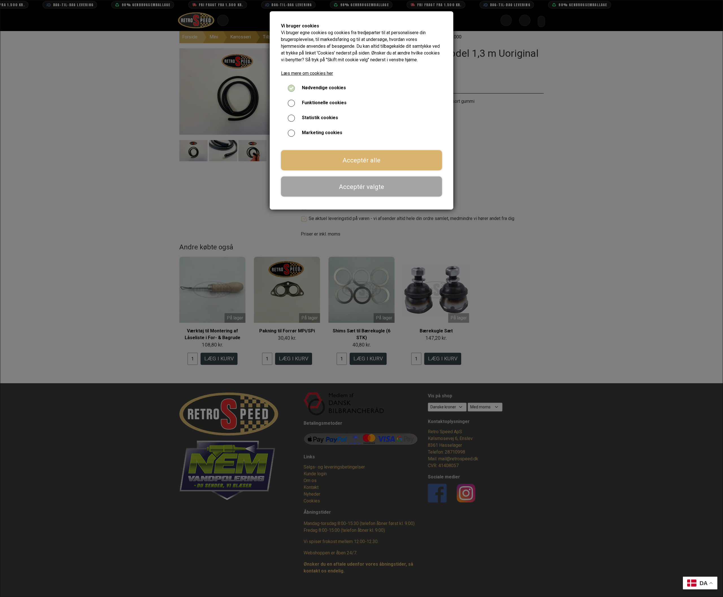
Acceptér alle (361, 160)
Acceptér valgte (361, 186)
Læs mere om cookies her (307, 73)
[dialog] (361, 298)
